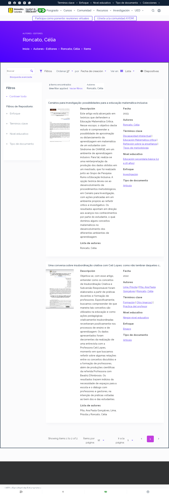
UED (137, 10)
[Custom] (21, 492)
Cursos (68, 10)
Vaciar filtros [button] (76, 88)
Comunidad (84, 10)
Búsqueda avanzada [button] (21, 77)
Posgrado (52, 10)
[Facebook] (14, 3)
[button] (141, 438)
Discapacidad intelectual (137, 136)
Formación (129, 302)
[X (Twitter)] (9, 3)
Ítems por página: (89, 440)
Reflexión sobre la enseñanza (140, 143)
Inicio (29, 10)
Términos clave (65, 3)
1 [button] (150, 439)
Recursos (102, 10)
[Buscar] (153, 10)
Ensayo (127, 328)
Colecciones (150, 3)
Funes (37, 10)
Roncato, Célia (131, 124)
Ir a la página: (120, 440)
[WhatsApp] (29, 3)
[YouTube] (24, 3)
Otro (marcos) (144, 302)
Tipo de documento (127, 3)
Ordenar (61, 71)
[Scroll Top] (148, 492)
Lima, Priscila (130, 287)
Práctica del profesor (135, 306)
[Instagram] (19, 3)
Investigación (121, 10)
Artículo (127, 185)
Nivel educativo (102, 3)
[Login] (159, 10)
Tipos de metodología (136, 147)
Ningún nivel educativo (136, 317)
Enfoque (84, 3)
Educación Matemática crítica (139, 139)
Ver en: (115, 71)
